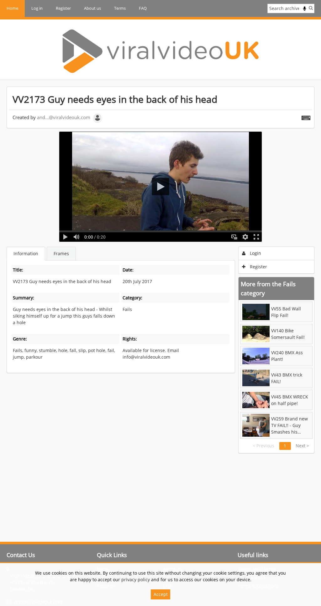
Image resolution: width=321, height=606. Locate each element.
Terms (120, 8)
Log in (37, 8)
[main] (160, 270)
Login (255, 253)
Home (12, 8)
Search (311, 8)
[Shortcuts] (306, 116)
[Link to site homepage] (160, 51)
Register (63, 8)
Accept (161, 594)
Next (302, 446)
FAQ (143, 8)
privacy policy (135, 579)
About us (92, 8)
